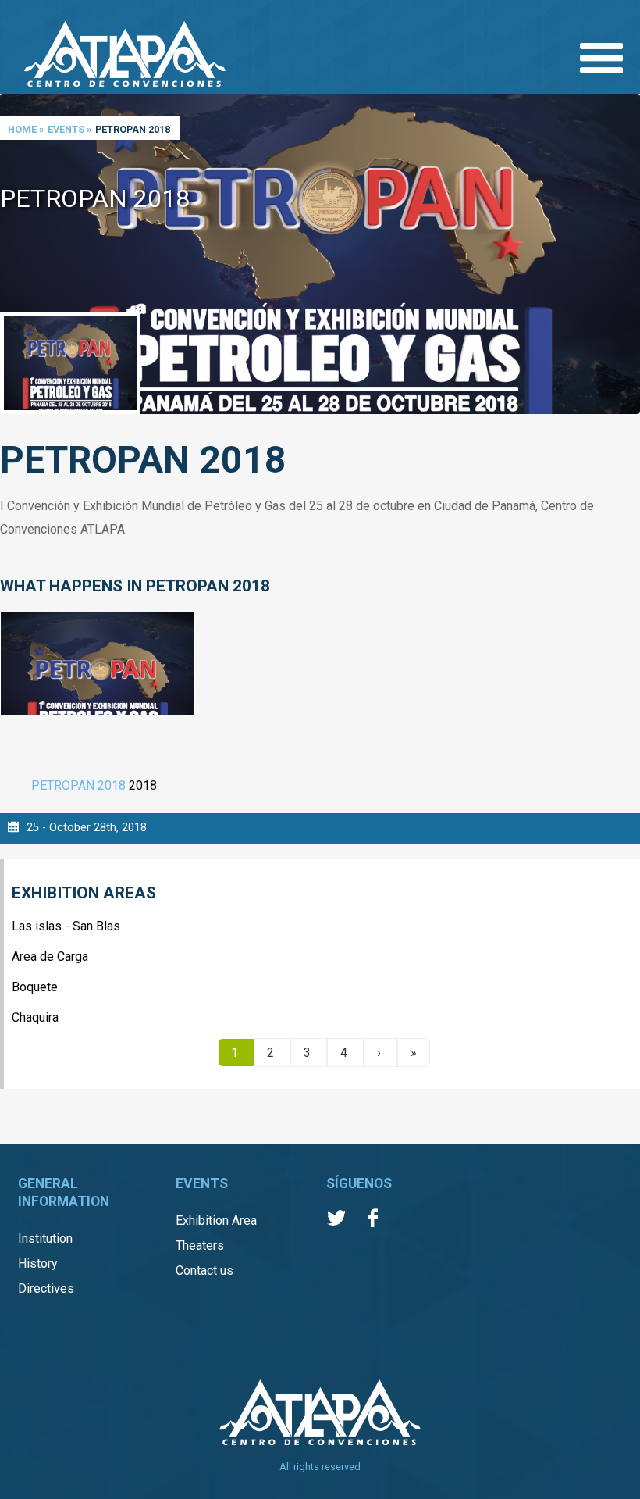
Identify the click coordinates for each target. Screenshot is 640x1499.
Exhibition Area (216, 1220)
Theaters (200, 1245)
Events (66, 129)
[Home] (125, 55)
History (38, 1263)
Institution (45, 1238)
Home (22, 129)
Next (624, 255)
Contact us (204, 1270)
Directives (46, 1288)
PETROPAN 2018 (78, 785)
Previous (15, 255)
